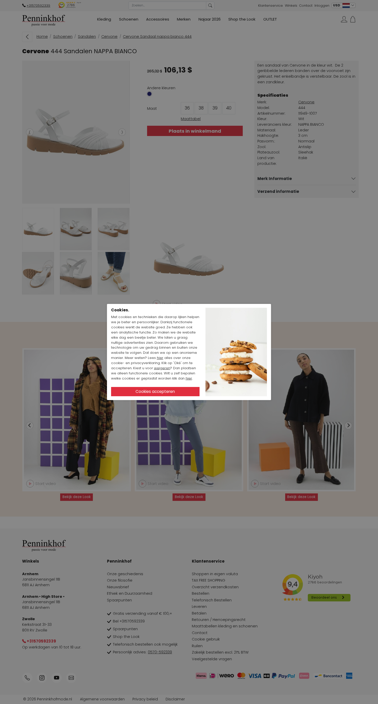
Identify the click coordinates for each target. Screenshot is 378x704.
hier (160, 357)
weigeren (162, 368)
